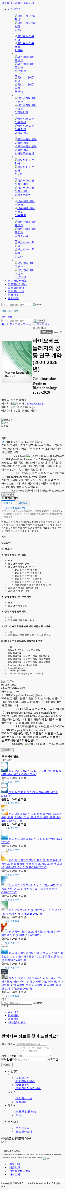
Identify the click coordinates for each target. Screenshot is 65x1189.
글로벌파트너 (16, 287)
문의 (18, 1115)
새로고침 (52, 1059)
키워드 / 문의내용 (11, 1055)
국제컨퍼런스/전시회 (28, 1088)
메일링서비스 (16, 291)
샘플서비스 (22, 1101)
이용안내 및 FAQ (25, 1111)
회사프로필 (22, 1128)
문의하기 (7, 1065)
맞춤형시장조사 (17, 284)
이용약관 (14, 1167)
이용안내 (13, 294)
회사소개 (13, 298)
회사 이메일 (8, 1043)
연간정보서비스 (17, 280)
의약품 (27, 324)
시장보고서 (14, 9)
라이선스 (13, 1011)
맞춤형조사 (22, 1084)
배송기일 (13, 1019)
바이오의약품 (42, 324)
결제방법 (13, 1015)
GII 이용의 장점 (17, 1022)
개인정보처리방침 (20, 1171)
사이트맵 (14, 1174)
